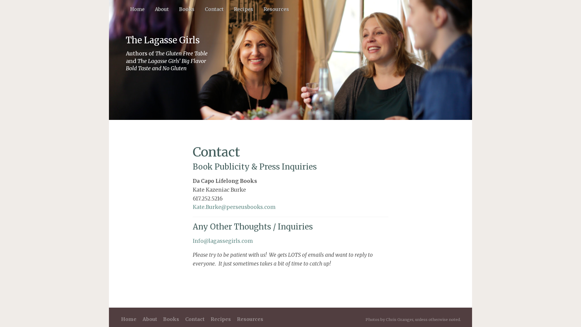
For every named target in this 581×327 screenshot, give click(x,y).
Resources (276, 9)
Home (137, 9)
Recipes (243, 9)
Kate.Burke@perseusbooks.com (234, 207)
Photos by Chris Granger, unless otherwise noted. (413, 319)
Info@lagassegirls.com (223, 241)
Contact (214, 9)
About (162, 9)
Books (187, 9)
